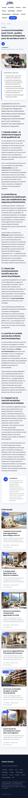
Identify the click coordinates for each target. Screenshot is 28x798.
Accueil (4, 7)
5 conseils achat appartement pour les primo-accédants (10, 573)
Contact (12, 18)
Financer (19, 11)
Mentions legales (6, 777)
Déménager (11, 11)
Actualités (11, 7)
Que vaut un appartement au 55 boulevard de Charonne (13, 652)
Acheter (18, 7)
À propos (4, 18)
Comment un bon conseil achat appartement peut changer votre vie (12, 533)
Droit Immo (15, 14)
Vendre (4, 11)
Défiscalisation (6, 14)
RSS (13, 777)
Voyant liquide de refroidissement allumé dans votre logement (11, 731)
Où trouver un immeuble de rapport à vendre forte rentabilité (12, 691)
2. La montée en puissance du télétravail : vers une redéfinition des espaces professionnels (13, 82)
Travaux (23, 14)
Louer (24, 7)
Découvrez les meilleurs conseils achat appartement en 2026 (12, 613)
